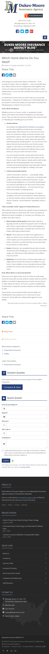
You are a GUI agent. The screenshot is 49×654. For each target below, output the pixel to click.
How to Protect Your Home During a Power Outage (21, 521)
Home (4, 505)
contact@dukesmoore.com (14, 612)
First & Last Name (9, 405)
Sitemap (24, 505)
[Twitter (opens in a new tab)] (22, 31)
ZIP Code (6, 429)
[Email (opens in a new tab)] (14, 75)
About (10, 505)
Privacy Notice (28, 646)
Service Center (8, 563)
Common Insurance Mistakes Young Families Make (21, 536)
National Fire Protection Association (31, 127)
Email (5, 413)
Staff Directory (8, 583)
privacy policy (25, 467)
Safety (6, 354)
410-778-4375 (9, 609)
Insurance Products (10, 568)
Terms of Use (16, 646)
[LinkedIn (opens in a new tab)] (27, 31)
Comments (6, 438)
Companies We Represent (12, 578)
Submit (6, 460)
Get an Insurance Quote (11, 573)
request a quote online (28, 497)
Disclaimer (6, 646)
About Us (6, 553)
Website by (40, 646)
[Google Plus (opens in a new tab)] (31, 31)
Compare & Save (12, 387)
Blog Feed (8, 331)
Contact (17, 505)
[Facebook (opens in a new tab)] (17, 31)
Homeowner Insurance (12, 350)
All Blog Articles (10, 339)
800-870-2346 (9, 605)
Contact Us (6, 558)
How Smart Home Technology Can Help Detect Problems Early (23, 528)
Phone (5, 421)
